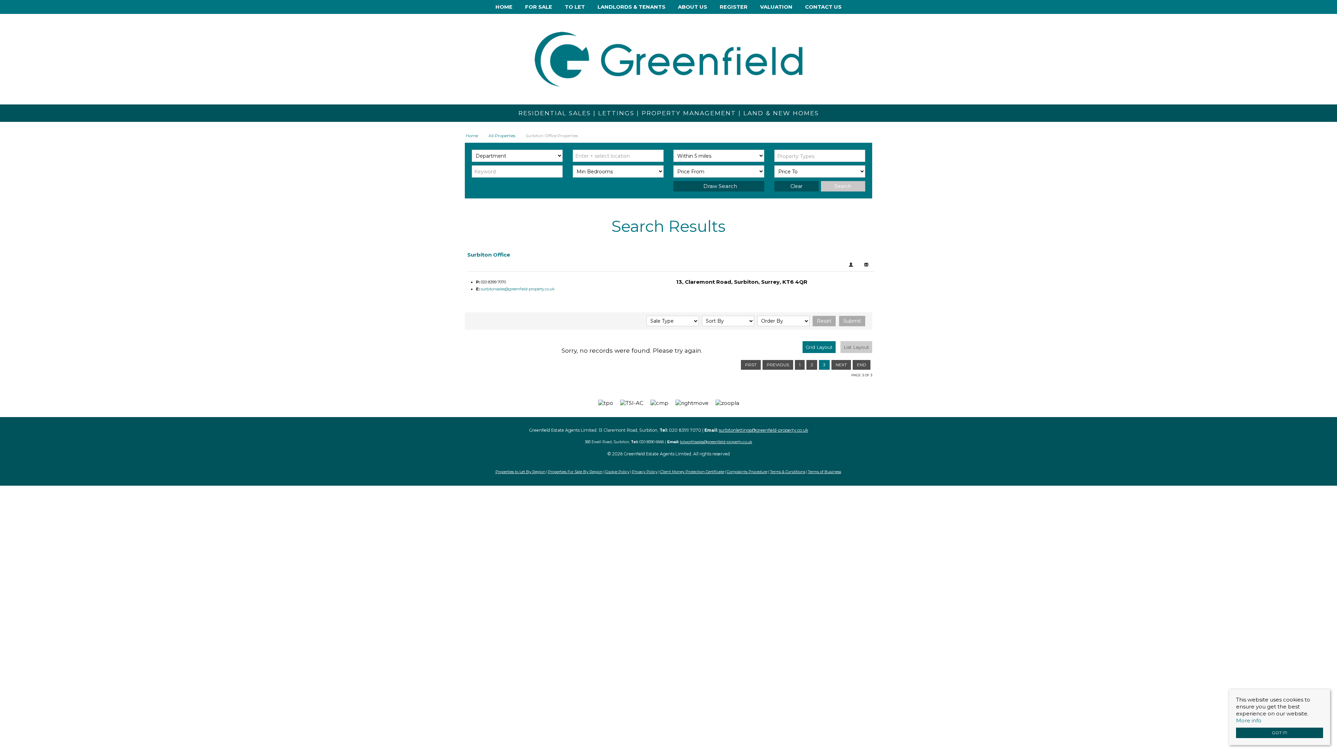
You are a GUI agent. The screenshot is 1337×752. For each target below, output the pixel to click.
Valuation (776, 7)
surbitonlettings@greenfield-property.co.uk (763, 430)
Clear (796, 186)
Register (734, 7)
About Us (692, 7)
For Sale (538, 7)
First (751, 364)
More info (1248, 720)
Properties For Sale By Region (575, 471)
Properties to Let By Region (520, 471)
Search (843, 186)
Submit (852, 321)
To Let (575, 7)
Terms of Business (824, 471)
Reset (824, 321)
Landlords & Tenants (631, 7)
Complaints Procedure (747, 471)
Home (504, 7)
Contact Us (823, 7)
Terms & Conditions (787, 471)
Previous (778, 364)
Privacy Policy (645, 471)
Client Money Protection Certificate (692, 471)
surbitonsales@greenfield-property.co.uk (518, 289)
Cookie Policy (617, 471)
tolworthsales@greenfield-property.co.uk (716, 442)
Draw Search (719, 186)
